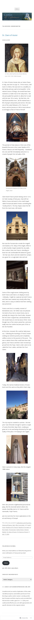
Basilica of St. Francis (12, 527)
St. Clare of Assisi (9, 35)
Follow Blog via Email (9, 546)
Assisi (4, 527)
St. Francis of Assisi (22, 532)
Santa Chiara (20, 530)
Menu (17, 9)
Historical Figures (7, 525)
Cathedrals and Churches (24, 523)
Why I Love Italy (19, 525)
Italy (14, 525)
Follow (6, 563)
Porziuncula (12, 530)
